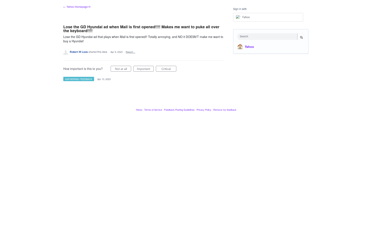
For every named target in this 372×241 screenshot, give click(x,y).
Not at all (123, 69)
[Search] (300, 36)
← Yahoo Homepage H (76, 6)
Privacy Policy (204, 109)
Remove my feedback (224, 109)
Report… (130, 52)
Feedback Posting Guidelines (179, 109)
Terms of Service (153, 109)
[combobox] (269, 36)
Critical (168, 69)
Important (145, 69)
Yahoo (249, 46)
